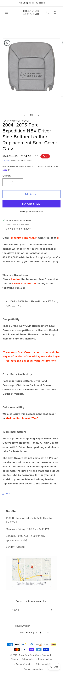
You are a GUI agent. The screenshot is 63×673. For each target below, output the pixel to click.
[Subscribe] (51, 610)
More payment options (31, 212)
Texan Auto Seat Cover (30, 655)
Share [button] (8, 493)
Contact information (33, 669)
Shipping (6, 161)
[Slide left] (24, 115)
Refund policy (28, 659)
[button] (7, 12)
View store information (18, 228)
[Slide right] (38, 115)
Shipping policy (43, 664)
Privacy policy (45, 659)
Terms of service (24, 664)
